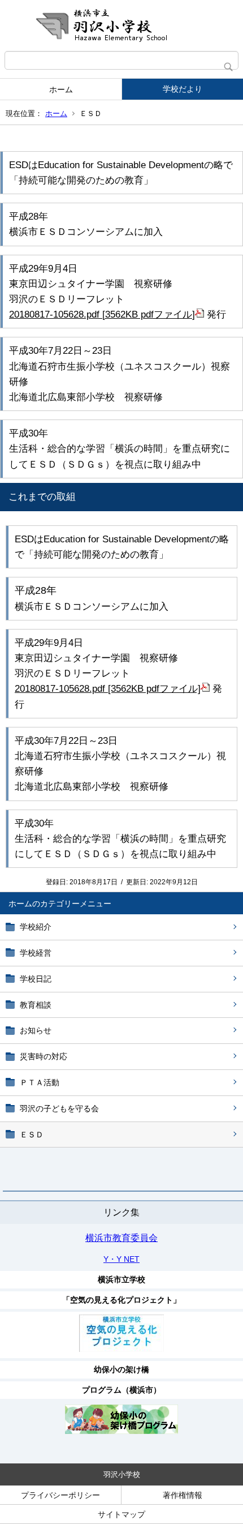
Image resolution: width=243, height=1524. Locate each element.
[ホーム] (121, 25)
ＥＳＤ (32, 1134)
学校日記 (35, 978)
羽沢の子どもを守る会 (59, 1108)
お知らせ (35, 1030)
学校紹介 (35, 926)
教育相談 (35, 1004)
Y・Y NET (121, 1259)
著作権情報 (182, 1495)
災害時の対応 (43, 1056)
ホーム (61, 89)
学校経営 (35, 952)
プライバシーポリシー (60, 1495)
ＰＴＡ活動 (39, 1082)
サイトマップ (121, 1514)
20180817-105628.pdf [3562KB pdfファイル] (102, 314)
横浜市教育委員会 (121, 1238)
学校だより (182, 88)
